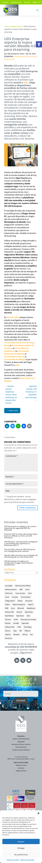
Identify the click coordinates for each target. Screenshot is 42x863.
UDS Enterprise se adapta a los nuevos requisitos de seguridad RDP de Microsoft (20, 528)
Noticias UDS (9, 59)
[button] (39, 44)
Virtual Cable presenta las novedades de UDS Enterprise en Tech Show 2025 (21, 556)
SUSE (19, 627)
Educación (32, 56)
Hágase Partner (21, 771)
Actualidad (8, 586)
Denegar (21, 848)
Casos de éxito (20, 593)
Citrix (30, 593)
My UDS (27, 2)
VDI (26, 82)
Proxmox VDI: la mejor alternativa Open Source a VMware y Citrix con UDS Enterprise (20, 536)
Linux (13, 608)
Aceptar (21, 841)
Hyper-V (30, 604)
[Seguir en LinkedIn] (16, 660)
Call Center (9, 593)
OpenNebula (9, 616)
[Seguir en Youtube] (29, 660)
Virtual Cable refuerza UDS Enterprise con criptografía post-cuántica (19, 550)
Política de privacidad (27, 860)
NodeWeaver (31, 608)
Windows (17, 634)
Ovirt (28, 616)
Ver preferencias (21, 854)
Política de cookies (13, 860)
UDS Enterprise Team (15, 54)
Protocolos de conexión (28, 620)
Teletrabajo (27, 627)
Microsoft (21, 608)
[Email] (29, 426)
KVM (6, 608)
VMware (27, 631)
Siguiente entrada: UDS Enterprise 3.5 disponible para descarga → (31, 393)
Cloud (7, 597)
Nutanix (19, 612)
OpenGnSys (29, 612)
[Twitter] (12, 426)
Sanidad (16, 623)
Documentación (21, 747)
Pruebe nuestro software (21, 750)
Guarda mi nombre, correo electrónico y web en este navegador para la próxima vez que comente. (20, 499)
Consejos (15, 597)
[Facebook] (24, 426)
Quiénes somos (16, 2)
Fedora (7, 604)
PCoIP (16, 620)
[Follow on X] (22, 660)
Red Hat (7, 623)
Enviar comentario (27, 507)
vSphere (8, 634)
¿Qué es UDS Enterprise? (21, 739)
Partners (8, 620)
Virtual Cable (13, 317)
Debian (20, 601)
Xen (31, 634)
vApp (15, 631)
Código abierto (16, 26)
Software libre (9, 627)
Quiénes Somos (21, 765)
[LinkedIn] (7, 426)
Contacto (5, 2)
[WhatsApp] (18, 426)
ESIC (17, 365)
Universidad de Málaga (14, 359)
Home (6, 26)
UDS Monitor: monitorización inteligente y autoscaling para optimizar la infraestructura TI (21, 543)
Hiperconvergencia (19, 604)
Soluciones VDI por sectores (21, 744)
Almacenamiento (11, 589)
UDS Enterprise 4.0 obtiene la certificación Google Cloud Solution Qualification (18, 563)
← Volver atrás (12, 410)
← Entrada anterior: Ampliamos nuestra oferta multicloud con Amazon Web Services (11, 394)
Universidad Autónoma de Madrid (16, 352)
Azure (27, 589)
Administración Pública (22, 586)
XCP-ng (25, 634)
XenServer (8, 638)
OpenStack (20, 616)
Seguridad (25, 623)
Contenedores (25, 597)
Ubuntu (7, 631)
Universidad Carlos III (14, 356)
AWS (21, 589)
